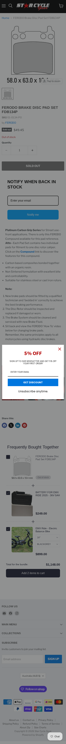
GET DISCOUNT (33, 382)
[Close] (59, 349)
